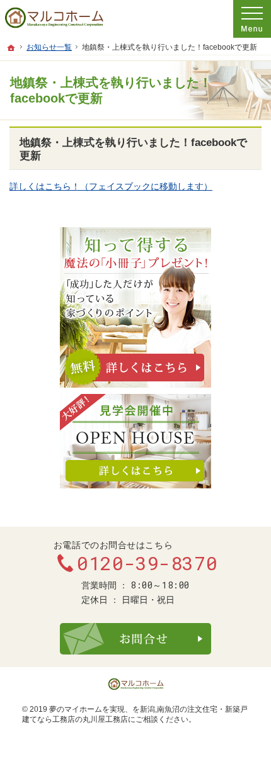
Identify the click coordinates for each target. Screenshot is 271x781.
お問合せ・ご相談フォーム (135, 639)
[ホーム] (11, 47)
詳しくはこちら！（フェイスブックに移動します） (110, 186)
